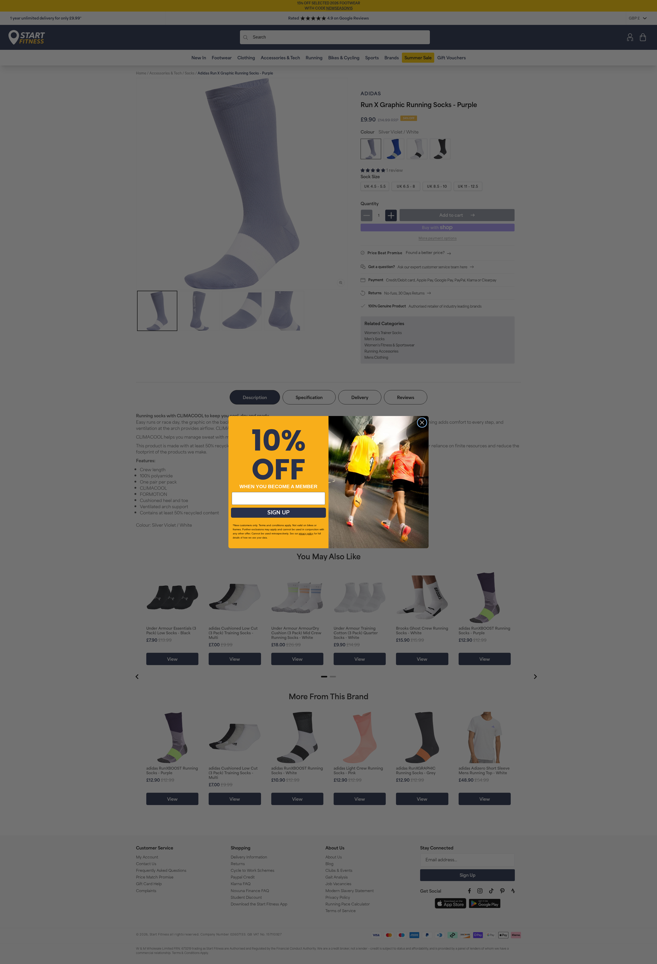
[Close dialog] (422, 422)
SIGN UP (278, 512)
